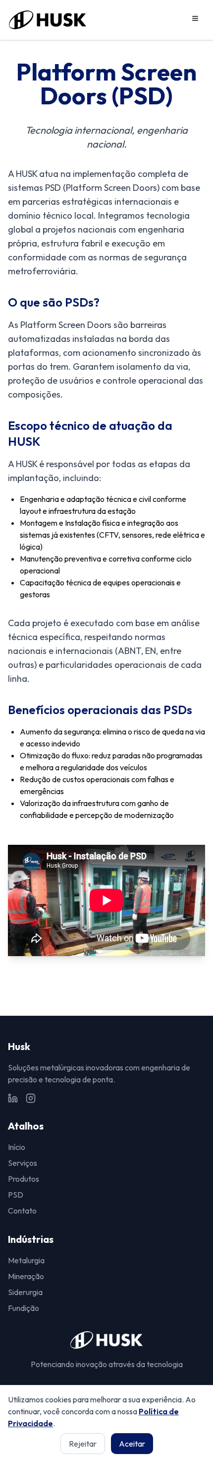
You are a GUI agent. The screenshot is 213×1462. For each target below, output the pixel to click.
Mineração (26, 1276)
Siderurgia (25, 1292)
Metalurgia (26, 1260)
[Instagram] (31, 1098)
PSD (15, 1195)
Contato (22, 1211)
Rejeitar (83, 1444)
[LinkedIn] (13, 1098)
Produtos (23, 1179)
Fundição (23, 1308)
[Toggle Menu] (195, 18)
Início (16, 1147)
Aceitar (132, 1444)
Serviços (22, 1163)
